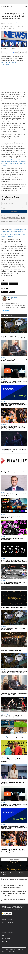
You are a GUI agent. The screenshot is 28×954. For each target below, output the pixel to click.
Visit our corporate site (12, 909)
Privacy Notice (20, 217)
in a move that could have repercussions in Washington (13, 62)
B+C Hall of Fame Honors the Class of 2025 (14, 873)
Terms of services (18, 215)
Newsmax (4, 284)
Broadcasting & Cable (15, 22)
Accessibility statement (7, 932)
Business (3, 9)
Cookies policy (5, 929)
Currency (9, 9)
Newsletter (24, 52)
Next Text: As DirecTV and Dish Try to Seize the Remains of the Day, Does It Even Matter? (14, 893)
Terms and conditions (7, 919)
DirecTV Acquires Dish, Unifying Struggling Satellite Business (13, 886)
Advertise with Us (6, 938)
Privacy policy (5, 925)
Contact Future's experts (7, 922)
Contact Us (4, 941)
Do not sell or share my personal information (12, 944)
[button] (2, 6)
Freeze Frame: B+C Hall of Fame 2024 (14, 899)
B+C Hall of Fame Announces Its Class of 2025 (15, 880)
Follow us (16, 52)
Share (5, 52)
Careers (3, 935)
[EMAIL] (12, 299)
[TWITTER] (9, 299)
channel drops (13, 284)
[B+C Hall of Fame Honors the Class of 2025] (14, 869)
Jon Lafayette (6, 22)
